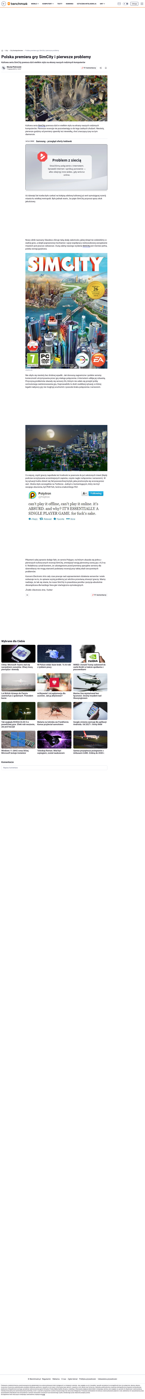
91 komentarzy (90, 68)
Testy (59, 4)
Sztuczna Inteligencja (86, 4)
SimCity (41, 125)
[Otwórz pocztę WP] (119, 4)
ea (27, 595)
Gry (101, 4)
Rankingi (69, 4)
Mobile (34, 4)
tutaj (43, 1394)
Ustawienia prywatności (107, 1379)
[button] (125, 3)
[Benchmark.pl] (19, 4)
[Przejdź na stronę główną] (3, 5)
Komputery (47, 4)
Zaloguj (134, 4)
